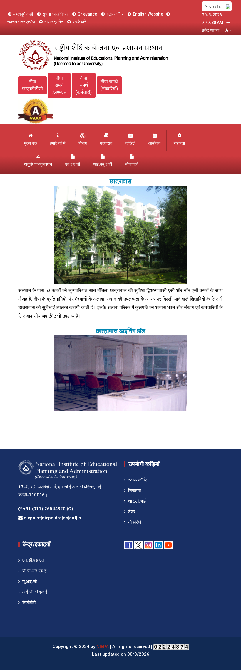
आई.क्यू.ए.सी (102, 164)
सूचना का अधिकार (55, 14)
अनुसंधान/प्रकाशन (38, 164)
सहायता (179, 143)
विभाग (82, 143)
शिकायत (134, 490)
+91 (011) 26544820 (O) (47, 508)
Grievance (87, 14)
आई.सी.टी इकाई (34, 592)
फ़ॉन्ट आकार (210, 30)
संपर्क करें (79, 21)
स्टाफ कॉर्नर (114, 14)
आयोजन (154, 143)
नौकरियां (134, 522)
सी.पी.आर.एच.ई (34, 571)
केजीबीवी (29, 602)
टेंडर (131, 511)
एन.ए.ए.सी (72, 164)
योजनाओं (131, 164)
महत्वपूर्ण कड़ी (23, 14)
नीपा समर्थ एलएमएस (59, 85)
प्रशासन (106, 143)
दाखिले (130, 143)
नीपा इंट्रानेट (53, 21)
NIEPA (102, 646)
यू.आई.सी (29, 581)
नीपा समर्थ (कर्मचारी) (84, 85)
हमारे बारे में (57, 143)
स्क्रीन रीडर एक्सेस (21, 21)
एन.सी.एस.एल (33, 560)
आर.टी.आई (137, 501)
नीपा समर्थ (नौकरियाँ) (109, 85)
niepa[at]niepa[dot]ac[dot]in (52, 517)
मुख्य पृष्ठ (30, 143)
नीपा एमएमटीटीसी (32, 85)
